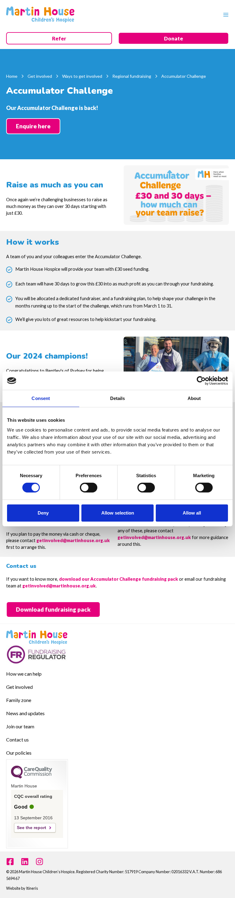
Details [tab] (117, 398)
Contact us (17, 739)
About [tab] (194, 398)
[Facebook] (10, 862)
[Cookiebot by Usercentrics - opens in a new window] (201, 380)
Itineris (32, 888)
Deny (43, 512)
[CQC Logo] (31, 777)
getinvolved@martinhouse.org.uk (73, 540)
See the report (31, 827)
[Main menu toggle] (224, 14)
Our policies (19, 753)
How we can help (24, 674)
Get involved (19, 687)
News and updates (25, 713)
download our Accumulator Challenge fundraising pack (119, 579)
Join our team (20, 726)
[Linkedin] (25, 862)
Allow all (192, 512)
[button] (59, 38)
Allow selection (117, 512)
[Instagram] (39, 862)
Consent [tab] (41, 398)
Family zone (18, 700)
